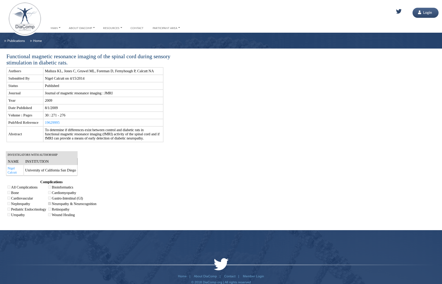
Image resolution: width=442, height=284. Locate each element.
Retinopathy (61, 209)
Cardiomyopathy (64, 193)
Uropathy (18, 215)
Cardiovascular (22, 198)
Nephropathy (20, 204)
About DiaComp (205, 276)
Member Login (253, 276)
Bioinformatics (62, 187)
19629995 (52, 123)
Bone (15, 193)
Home (37, 41)
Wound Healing (63, 215)
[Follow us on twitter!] (399, 11)
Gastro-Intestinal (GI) (67, 198)
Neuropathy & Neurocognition (74, 204)
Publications (16, 41)
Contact (230, 276)
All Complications (24, 187)
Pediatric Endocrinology (28, 209)
